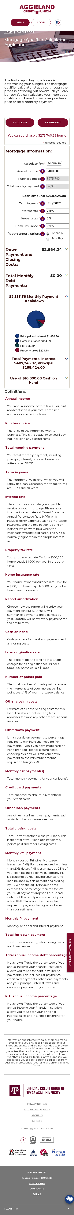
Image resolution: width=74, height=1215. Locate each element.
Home (8, 32)
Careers (37, 1121)
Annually (57, 233)
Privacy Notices (37, 1104)
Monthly (57, 238)
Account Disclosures (37, 1109)
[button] (37, 152)
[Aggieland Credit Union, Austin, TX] (37, 10)
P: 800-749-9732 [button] (37, 1172)
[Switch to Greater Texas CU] (58, 22)
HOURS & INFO (37, 1183)
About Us (37, 1115)
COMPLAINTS (37, 1188)
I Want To (11, 1208)
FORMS (37, 1194)
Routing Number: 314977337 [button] (37, 1178)
